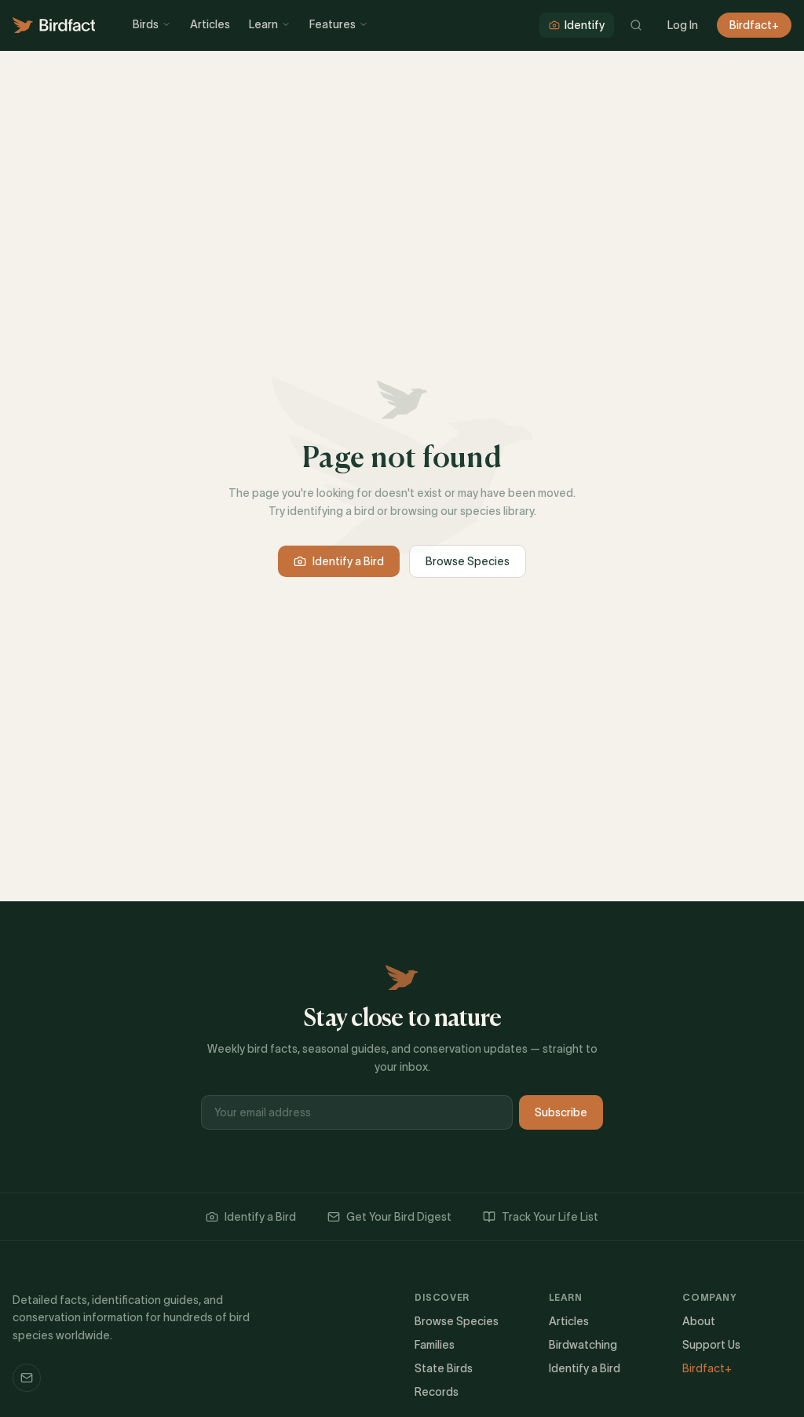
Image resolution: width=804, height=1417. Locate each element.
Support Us (711, 1344)
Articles (210, 24)
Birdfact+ (754, 25)
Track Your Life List (550, 1217)
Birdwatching (583, 1344)
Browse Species (468, 561)
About (698, 1321)
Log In (682, 25)
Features (332, 24)
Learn (263, 24)
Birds (146, 24)
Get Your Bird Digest (398, 1217)
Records (437, 1392)
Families (435, 1344)
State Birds (444, 1368)
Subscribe (561, 1112)
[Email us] (27, 1378)
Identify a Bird (348, 561)
